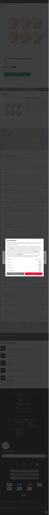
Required (9, 259)
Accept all (33, 273)
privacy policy (29, 256)
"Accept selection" (20, 254)
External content (10, 270)
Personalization (10, 267)
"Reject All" (13, 248)
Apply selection (15, 273)
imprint (36, 256)
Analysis (8, 262)
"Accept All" (35, 250)
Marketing (9, 265)
